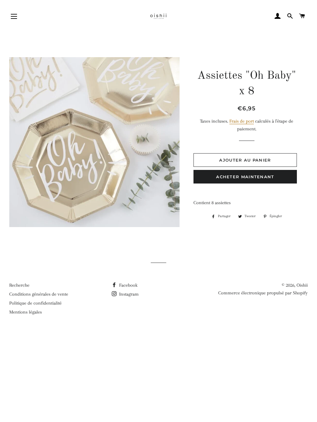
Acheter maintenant (245, 176)
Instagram (128, 294)
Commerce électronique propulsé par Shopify (263, 293)
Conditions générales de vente (38, 294)
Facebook (127, 285)
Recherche (19, 285)
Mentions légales (25, 312)
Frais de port (241, 121)
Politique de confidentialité (35, 303)
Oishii (302, 285)
